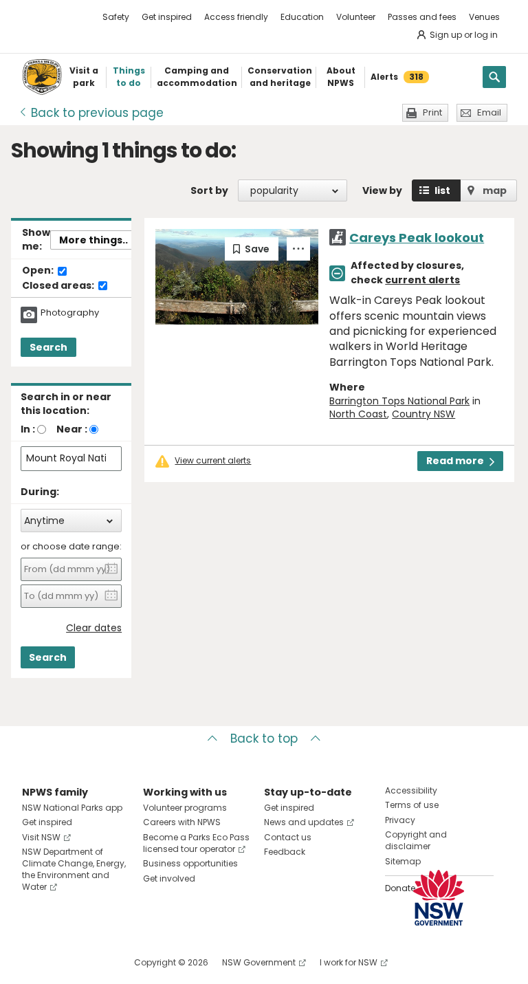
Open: (39, 271)
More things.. (93, 240)
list (442, 190)
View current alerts (213, 460)
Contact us (287, 837)
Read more (455, 461)
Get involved (169, 878)
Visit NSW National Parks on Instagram (64, 962)
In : (28, 429)
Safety (115, 17)
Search (48, 347)
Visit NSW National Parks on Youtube (94, 962)
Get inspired (167, 17)
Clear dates (94, 628)
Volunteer (355, 17)
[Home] (42, 77)
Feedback (284, 851)
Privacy (400, 820)
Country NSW (423, 414)
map (495, 190)
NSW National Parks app (72, 807)
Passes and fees (422, 17)
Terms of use (412, 805)
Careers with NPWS (182, 822)
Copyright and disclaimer (416, 840)
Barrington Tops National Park (399, 401)
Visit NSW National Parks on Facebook (34, 962)
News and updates (304, 822)
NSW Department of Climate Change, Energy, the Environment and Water (74, 869)
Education (302, 17)
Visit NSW (41, 837)
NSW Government (259, 962)
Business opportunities (190, 863)
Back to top (264, 738)
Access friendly (236, 17)
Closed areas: (59, 286)
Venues (484, 17)
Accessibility (411, 790)
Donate (400, 888)
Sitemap (403, 861)
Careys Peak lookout (416, 237)
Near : (71, 429)
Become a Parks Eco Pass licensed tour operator (196, 843)
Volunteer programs (185, 807)
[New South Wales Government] (438, 898)
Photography (70, 313)
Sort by (209, 190)
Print (432, 112)
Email (489, 112)
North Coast (358, 414)
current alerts (422, 280)
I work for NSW (348, 962)
